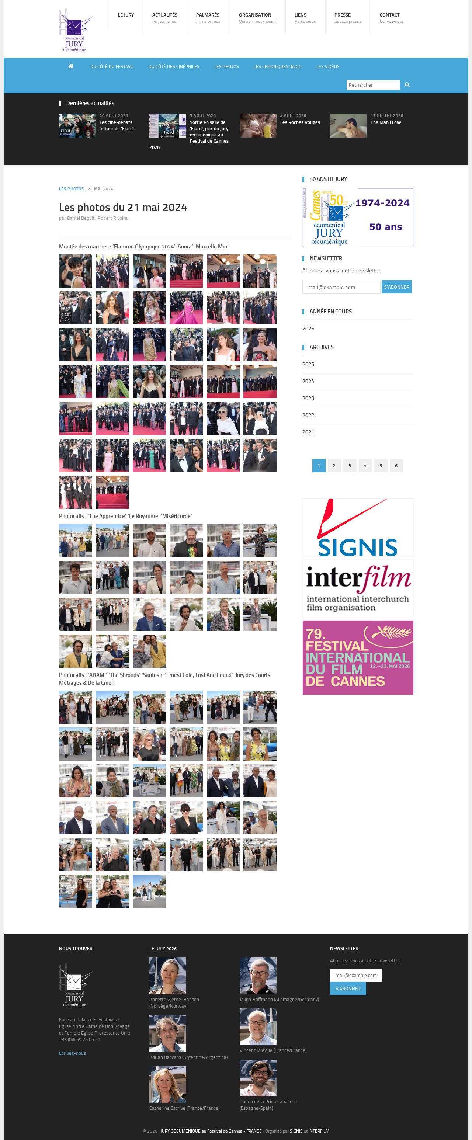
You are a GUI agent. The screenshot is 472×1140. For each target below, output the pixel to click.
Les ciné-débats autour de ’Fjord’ (117, 125)
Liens (305, 18)
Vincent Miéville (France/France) (273, 1050)
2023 (308, 398)
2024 (308, 381)
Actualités (165, 18)
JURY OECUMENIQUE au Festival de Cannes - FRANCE (211, 1131)
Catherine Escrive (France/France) (184, 1108)
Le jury (126, 15)
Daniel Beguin (81, 218)
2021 (308, 432)
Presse (347, 18)
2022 (308, 415)
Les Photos (226, 66)
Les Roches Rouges (300, 122)
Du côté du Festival (112, 66)
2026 (308, 328)
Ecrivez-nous (72, 1053)
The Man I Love (386, 122)
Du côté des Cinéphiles (174, 66)
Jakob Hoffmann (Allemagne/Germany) (279, 999)
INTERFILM (319, 1131)
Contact (392, 18)
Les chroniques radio (278, 66)
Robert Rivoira (113, 218)
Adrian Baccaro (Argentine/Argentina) (188, 1057)
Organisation (257, 18)
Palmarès (208, 18)
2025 (308, 364)
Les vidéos (328, 66)
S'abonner (396, 287)
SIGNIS (296, 1131)
